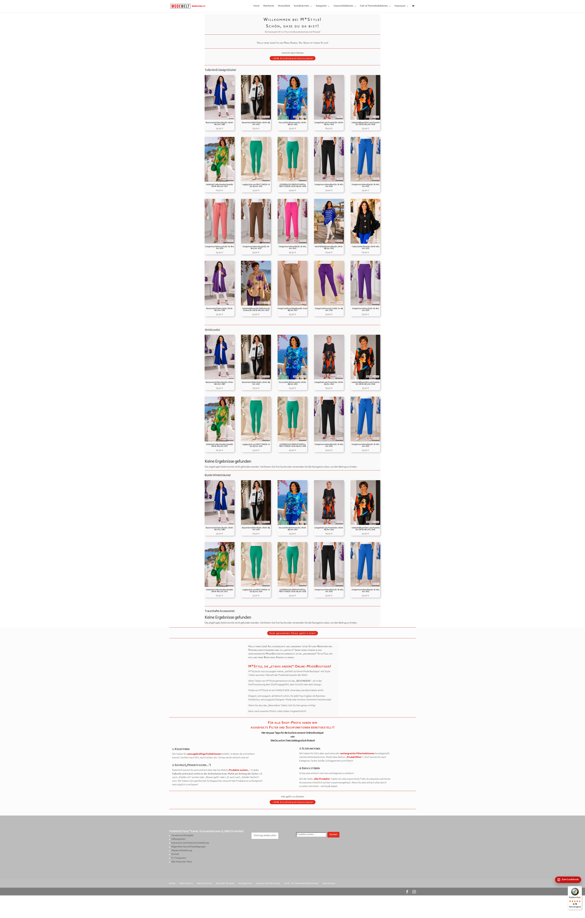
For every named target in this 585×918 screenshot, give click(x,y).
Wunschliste (284, 6)
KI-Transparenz (178, 858)
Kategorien (321, 6)
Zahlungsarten (178, 839)
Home (256, 6)
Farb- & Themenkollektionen (374, 6)
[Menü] (580, 888)
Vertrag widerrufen (265, 836)
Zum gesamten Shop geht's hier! (292, 633)
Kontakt (175, 854)
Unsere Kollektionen (343, 6)
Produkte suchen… (239, 770)
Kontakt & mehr (301, 6)
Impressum (400, 6)
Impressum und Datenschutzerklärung (190, 843)
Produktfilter (354, 757)
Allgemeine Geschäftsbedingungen (188, 847)
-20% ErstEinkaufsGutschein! (292, 58)
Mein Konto (268, 6)
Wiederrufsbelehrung (181, 851)
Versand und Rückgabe (182, 835)
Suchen (333, 835)
